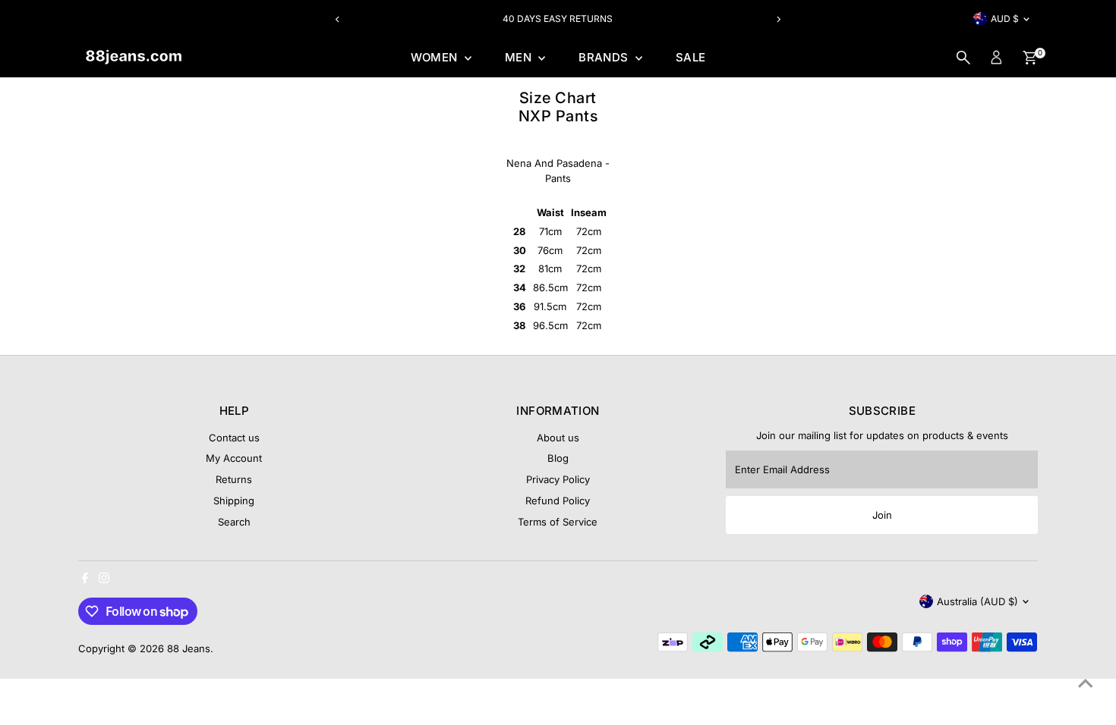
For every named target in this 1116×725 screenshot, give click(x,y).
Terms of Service (557, 522)
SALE (691, 57)
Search (234, 522)
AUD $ (1005, 18)
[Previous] (338, 19)
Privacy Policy (558, 479)
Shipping (233, 500)
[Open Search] (963, 57)
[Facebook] (85, 579)
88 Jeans (188, 648)
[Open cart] (1030, 57)
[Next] (778, 19)
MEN (520, 57)
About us (558, 438)
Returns (234, 479)
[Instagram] (104, 579)
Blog (558, 458)
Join (882, 515)
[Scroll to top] (1085, 683)
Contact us (234, 438)
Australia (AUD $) (977, 601)
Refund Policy (557, 500)
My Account (234, 458)
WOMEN (436, 57)
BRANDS (605, 57)
